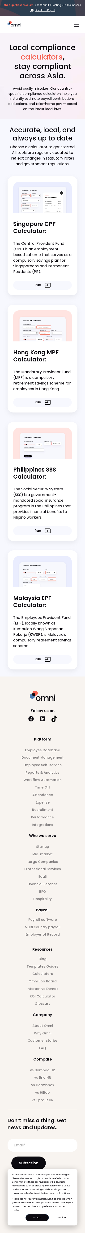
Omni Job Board (43, 981)
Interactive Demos (42, 988)
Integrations (42, 824)
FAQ (42, 1048)
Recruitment (42, 809)
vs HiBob (42, 1092)
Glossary (42, 1003)
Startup (42, 846)
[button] (75, 25)
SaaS (42, 876)
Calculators (42, 973)
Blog (43, 959)
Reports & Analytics (43, 772)
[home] (16, 24)
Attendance (42, 795)
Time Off (42, 787)
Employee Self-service (42, 765)
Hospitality (42, 899)
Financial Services (42, 884)
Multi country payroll (42, 927)
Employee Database (42, 750)
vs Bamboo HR (42, 1070)
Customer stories (43, 1040)
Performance (42, 817)
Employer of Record (43, 934)
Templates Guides (42, 966)
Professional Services (42, 869)
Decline (61, 1217)
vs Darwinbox (42, 1085)
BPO (42, 891)
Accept (37, 1217)
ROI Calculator (42, 996)
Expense (43, 802)
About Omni (42, 1025)
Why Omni (42, 1033)
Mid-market (42, 854)
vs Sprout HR (42, 1100)
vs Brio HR (42, 1077)
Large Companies (42, 861)
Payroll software (42, 919)
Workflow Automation (43, 779)
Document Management (42, 757)
